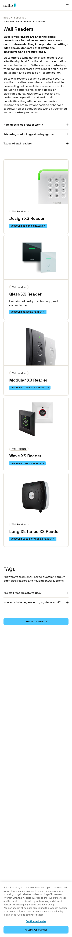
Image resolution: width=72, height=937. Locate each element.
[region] (36, 909)
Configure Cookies (36, 921)
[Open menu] (67, 5)
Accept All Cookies (36, 929)
